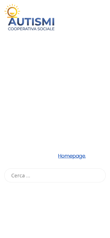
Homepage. (72, 155)
